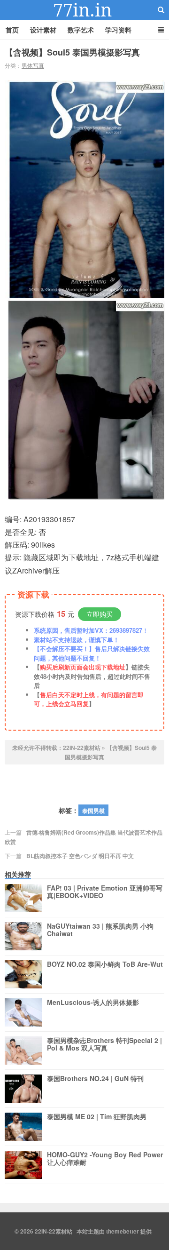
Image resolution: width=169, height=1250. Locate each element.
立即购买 (99, 614)
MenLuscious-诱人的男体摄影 (93, 1002)
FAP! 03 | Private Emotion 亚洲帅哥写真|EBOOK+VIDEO (104, 892)
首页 (12, 29)
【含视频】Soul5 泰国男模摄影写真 (72, 52)
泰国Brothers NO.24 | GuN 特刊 (95, 1079)
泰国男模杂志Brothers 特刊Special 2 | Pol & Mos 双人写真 (104, 1044)
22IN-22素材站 (84, 10)
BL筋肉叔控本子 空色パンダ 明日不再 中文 (80, 856)
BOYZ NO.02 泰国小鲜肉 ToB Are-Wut (105, 964)
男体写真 (33, 65)
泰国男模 (93, 810)
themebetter (122, 1231)
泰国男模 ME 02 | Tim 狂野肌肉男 (96, 1117)
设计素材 (43, 29)
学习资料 (118, 29)
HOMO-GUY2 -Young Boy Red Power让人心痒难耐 (105, 1159)
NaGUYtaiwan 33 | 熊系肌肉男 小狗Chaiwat (100, 930)
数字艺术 (81, 29)
